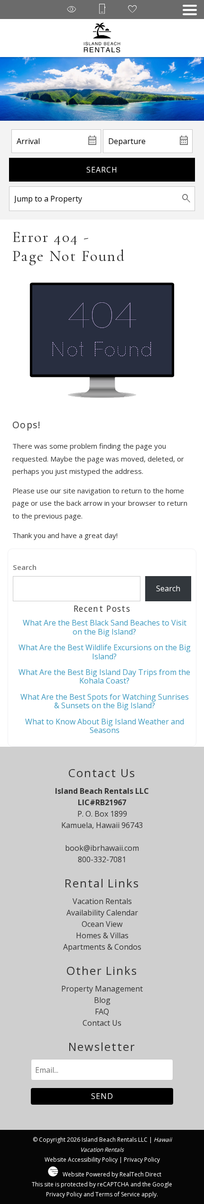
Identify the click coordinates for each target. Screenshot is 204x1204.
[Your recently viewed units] (71, 10)
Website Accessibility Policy (81, 1160)
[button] (190, 10)
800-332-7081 (102, 859)
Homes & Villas (102, 935)
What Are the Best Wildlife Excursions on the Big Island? (105, 651)
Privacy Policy (142, 1160)
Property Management (102, 988)
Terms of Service (117, 1194)
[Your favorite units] (132, 10)
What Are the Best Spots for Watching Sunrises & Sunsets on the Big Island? (104, 701)
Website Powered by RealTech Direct (112, 1174)
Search (102, 169)
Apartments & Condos (102, 947)
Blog (102, 1000)
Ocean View (102, 924)
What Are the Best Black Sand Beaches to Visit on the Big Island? (104, 626)
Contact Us (102, 1023)
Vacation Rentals (102, 901)
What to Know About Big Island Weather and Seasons (104, 725)
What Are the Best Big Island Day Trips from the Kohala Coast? (104, 676)
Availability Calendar (102, 912)
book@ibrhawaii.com (102, 848)
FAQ (102, 1011)
